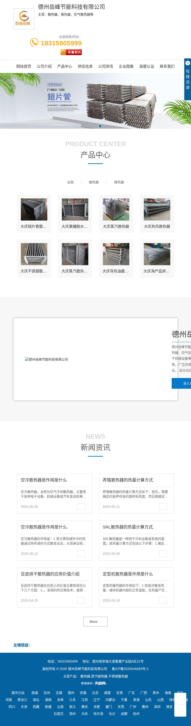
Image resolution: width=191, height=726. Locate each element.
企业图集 (126, 66)
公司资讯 (105, 66)
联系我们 (167, 66)
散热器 (94, 182)
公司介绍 (44, 66)
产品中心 (64, 66)
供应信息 (85, 66)
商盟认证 (146, 66)
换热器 (119, 182)
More (93, 621)
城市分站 (17, 693)
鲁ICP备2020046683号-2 (130, 669)
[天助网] (95, 683)
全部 (70, 182)
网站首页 (23, 66)
